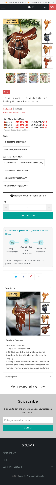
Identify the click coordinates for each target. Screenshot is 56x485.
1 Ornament (10, 162)
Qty (4, 201)
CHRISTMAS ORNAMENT (15, 142)
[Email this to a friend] (39, 277)
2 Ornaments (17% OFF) (32, 162)
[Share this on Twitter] (16, 277)
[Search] (45, 7)
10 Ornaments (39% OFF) (16, 186)
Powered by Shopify (35, 476)
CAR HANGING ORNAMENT (16, 149)
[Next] (51, 44)
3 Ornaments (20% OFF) (16, 170)
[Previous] (5, 44)
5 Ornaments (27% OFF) (15, 178)
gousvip (28, 7)
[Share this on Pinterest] (31, 277)
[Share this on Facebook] (24, 277)
